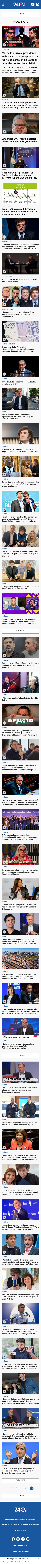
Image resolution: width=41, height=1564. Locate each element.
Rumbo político (7, 241)
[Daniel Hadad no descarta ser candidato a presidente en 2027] (20, 366)
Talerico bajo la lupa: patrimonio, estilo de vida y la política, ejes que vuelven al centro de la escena (19, 907)
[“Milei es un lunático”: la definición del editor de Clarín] (20, 682)
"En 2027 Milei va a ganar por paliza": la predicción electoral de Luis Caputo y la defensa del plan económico (18, 1471)
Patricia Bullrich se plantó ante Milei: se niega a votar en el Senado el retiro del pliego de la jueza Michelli (20, 1297)
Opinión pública (6, 206)
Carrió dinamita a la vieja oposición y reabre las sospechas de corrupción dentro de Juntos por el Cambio (20, 872)
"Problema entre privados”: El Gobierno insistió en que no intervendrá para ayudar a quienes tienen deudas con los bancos (19, 177)
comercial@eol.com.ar (20, 1519)
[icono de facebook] (13, 1539)
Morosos (4, 169)
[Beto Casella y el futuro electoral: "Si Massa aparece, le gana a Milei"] (20, 123)
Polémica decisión (8, 344)
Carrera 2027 (6, 136)
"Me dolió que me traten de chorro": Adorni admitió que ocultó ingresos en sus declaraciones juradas (19, 1090)
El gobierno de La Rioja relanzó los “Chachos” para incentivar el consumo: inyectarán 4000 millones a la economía (18, 349)
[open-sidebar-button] (3, 4)
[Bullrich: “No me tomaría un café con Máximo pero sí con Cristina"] (20, 263)
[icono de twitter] (33, 4)
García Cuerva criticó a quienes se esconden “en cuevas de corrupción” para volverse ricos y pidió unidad (20, 484)
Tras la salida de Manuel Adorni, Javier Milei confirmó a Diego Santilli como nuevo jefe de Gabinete (20, 554)
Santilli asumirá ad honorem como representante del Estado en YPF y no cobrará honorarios (17, 417)
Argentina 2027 (7, 309)
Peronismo (5, 99)
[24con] (19, 4)
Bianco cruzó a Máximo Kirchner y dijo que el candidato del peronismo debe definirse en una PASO (20, 665)
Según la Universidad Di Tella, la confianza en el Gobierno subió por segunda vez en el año (20, 211)
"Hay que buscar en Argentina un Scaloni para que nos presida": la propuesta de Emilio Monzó (19, 314)
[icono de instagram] (37, 4)
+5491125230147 (10, 1525)
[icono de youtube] (28, 1539)
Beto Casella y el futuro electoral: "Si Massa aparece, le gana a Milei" (20, 140)
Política (6, 49)
